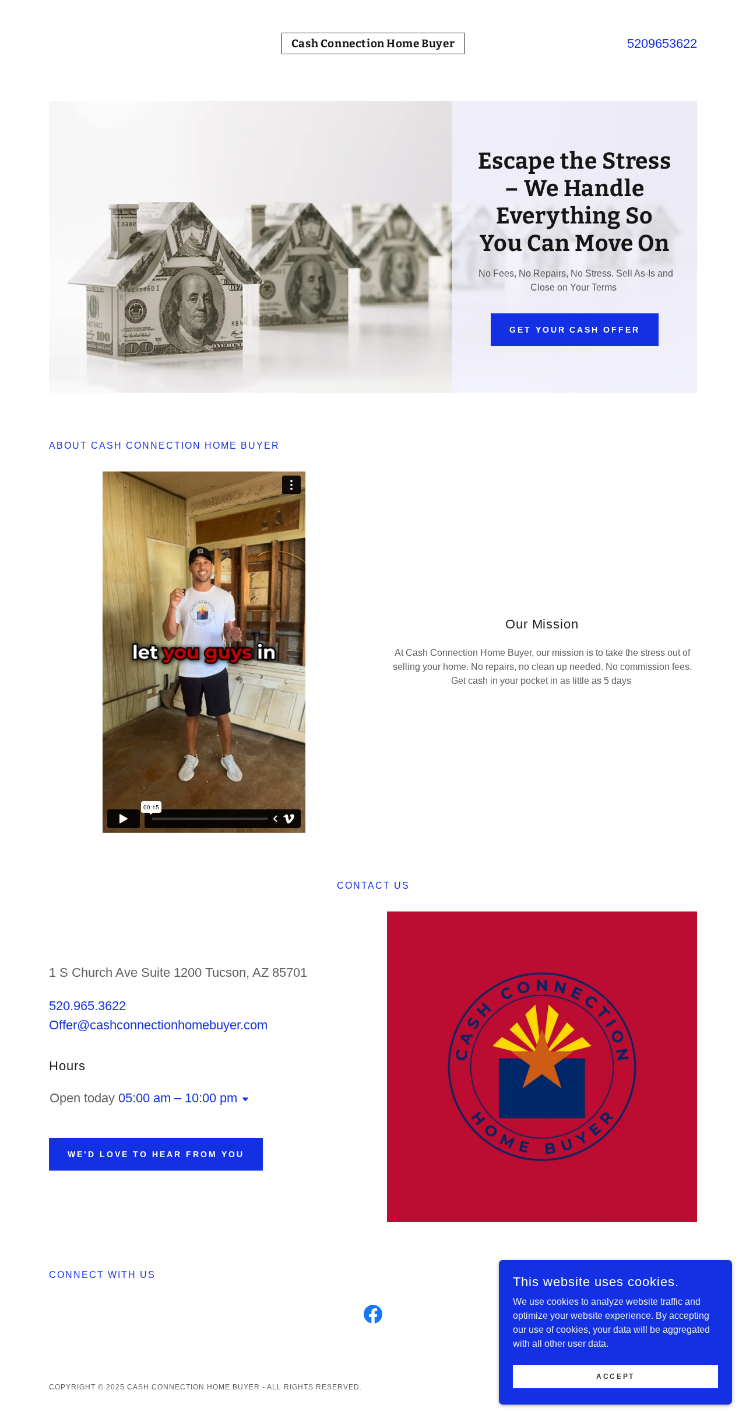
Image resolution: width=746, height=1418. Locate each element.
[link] (373, 44)
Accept (615, 1376)
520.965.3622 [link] (87, 1005)
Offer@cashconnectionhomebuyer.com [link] (158, 1025)
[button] (243, 1099)
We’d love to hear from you (156, 1154)
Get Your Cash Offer (575, 329)
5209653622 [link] (662, 43)
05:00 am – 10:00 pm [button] (177, 1098)
